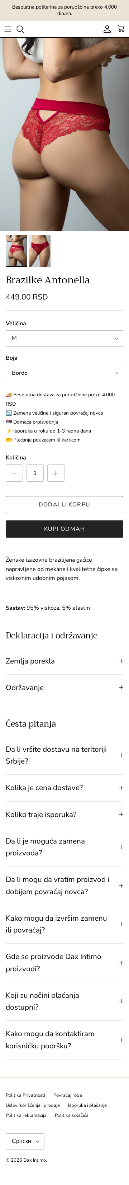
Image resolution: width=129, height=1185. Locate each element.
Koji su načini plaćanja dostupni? (42, 1001)
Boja (12, 358)
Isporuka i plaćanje (87, 1105)
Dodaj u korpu (65, 505)
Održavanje (25, 688)
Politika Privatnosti (25, 1095)
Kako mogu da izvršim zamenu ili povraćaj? (56, 924)
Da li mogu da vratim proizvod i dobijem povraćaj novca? (57, 885)
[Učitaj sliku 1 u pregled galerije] (64, 134)
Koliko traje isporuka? (41, 814)
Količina (16, 458)
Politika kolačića (72, 1115)
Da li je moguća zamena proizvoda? (45, 847)
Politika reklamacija (26, 1115)
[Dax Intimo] (64, 29)
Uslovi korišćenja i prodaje (33, 1105)
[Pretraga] (24, 29)
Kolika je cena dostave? (44, 788)
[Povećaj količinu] (55, 473)
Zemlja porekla (30, 661)
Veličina (16, 323)
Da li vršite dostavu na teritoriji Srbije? (56, 755)
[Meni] (8, 29)
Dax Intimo (34, 1160)
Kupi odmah (64, 529)
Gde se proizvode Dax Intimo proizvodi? (53, 962)
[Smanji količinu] (14, 473)
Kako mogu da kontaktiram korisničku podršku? (50, 1040)
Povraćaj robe (67, 1095)
